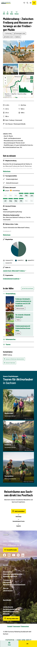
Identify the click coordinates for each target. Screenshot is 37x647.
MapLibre (7, 94)
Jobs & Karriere (8, 590)
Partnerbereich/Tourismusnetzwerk (14, 584)
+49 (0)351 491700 (13, 541)
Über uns (5, 588)
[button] (33, 639)
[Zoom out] (5, 80)
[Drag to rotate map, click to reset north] (5, 83)
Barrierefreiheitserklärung (11, 609)
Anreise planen (7, 572)
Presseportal (7, 580)
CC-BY (12, 310)
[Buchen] (34, 3)
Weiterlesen (6, 171)
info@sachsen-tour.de (14, 545)
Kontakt (9, 626)
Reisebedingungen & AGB (10, 611)
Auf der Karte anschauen (27, 288)
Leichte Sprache (8, 607)
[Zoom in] (5, 77)
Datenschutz (25, 626)
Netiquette (6, 613)
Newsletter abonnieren (10, 576)
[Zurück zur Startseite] (6, 3)
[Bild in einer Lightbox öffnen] (18, 51)
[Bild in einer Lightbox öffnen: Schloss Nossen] (10, 69)
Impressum (16, 626)
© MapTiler (13, 94)
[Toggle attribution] (32, 94)
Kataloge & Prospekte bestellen (12, 574)
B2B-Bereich (7, 582)
